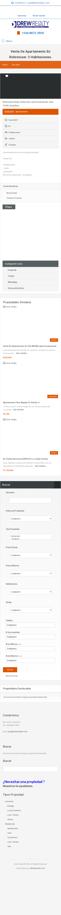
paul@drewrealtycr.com (39, 2)
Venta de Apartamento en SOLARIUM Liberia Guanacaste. (30, 346)
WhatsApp (12, 282)
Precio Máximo (12, 566)
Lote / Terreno (13, 815)
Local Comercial (14, 810)
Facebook (12, 270)
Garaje (9, 602)
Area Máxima (14, 656)
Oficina (10, 819)
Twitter (11, 276)
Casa (9, 833)
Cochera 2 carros (14, 198)
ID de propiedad (13, 632)
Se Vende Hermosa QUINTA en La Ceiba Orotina (25, 459)
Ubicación (10, 492)
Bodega (10, 806)
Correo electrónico (16, 288)
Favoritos (22, 15)
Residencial (10, 824)
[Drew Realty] (30, 24)
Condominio (12, 837)
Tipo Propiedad (12, 529)
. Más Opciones (11, 676)
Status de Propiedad (15, 511)
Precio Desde (12, 547)
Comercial (9, 801)
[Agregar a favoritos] (6, 77)
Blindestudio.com (37, 868)
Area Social (12, 193)
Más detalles (22, 353)
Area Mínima (13, 644)
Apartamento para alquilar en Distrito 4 (21, 402)
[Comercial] (30, 536)
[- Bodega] (30, 539)
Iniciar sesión (38, 15)
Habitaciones (11, 584)
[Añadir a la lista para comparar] (3, 76)
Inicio (5, 64)
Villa (9, 846)
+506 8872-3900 (33, 33)
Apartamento (12, 828)
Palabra (9, 620)
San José (16, 64)
